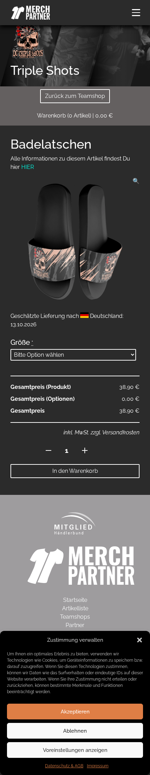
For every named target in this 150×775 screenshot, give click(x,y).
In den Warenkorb (75, 471)
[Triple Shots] (27, 40)
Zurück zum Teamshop (75, 96)
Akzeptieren (75, 712)
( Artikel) (75, 115)
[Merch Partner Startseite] (81, 565)
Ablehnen (75, 731)
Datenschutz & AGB (64, 765)
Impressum (97, 765)
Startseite (75, 600)
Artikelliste (75, 608)
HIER (27, 167)
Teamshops (75, 616)
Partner (75, 625)
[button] (139, 640)
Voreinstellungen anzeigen (75, 750)
